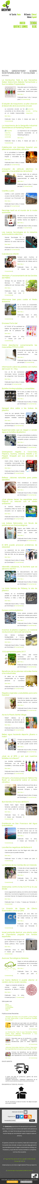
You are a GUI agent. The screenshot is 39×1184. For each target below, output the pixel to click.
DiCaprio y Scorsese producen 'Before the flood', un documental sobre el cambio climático (19, 780)
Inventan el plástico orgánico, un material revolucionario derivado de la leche (19, 631)
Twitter (22, 1117)
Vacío (16, 14)
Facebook (18, 1117)
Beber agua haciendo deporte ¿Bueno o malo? (19, 735)
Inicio (22, 23)
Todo (6, 1010)
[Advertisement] (19, 49)
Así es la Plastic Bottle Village (14, 715)
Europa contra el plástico (12, 610)
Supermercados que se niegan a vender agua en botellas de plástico (19, 431)
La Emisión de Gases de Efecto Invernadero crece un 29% (19, 909)
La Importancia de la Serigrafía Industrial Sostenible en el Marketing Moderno (19, 127)
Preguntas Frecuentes (11, 1159)
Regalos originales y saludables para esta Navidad (19, 694)
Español (32, 17)
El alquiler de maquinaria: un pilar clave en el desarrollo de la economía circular (19, 105)
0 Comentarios (25, 99)
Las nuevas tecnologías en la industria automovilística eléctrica (19, 233)
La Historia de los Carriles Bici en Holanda (19, 865)
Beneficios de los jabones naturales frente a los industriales (19, 672)
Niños (7, 1004)
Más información (26, 1182)
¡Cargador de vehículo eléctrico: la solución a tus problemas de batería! (19, 170)
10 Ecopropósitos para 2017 (14, 652)
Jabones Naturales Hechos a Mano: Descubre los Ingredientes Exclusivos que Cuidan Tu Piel (21, 1048)
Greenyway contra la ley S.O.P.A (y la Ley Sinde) (19, 888)
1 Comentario (27, 227)
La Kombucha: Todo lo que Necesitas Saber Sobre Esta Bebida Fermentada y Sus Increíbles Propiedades (19, 82)
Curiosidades (9, 1007)
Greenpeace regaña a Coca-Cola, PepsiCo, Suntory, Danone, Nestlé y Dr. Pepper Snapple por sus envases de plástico (19, 455)
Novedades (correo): (10, 1120)
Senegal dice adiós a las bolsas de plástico (19, 409)
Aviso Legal (22, 1159)
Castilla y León (8, 191)
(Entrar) (30, 14)
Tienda (33, 23)
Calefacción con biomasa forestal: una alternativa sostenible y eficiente (19, 148)
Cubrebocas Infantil (10, 254)
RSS (30, 1117)
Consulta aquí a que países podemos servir (19, 1170)
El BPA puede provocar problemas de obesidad (19, 546)
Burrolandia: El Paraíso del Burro (15, 802)
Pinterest (26, 1117)
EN (23, 1161)
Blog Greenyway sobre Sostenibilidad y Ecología (19, 72)
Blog (34, 27)
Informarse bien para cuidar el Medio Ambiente (19, 300)
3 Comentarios (18, 688)
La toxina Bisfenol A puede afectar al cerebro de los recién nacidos (19, 981)
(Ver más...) (21, 94)
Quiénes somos (20, 27)
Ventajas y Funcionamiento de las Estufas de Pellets (19, 277)
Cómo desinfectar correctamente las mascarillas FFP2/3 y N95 (19, 346)
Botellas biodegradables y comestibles (18, 388)
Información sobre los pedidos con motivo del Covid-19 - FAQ (19, 368)
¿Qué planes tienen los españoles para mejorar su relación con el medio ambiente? (19, 501)
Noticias (7, 1008)
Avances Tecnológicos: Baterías (15, 958)
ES (21, 1161)
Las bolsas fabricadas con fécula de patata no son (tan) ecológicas (19, 524)
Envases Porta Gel (9, 323)
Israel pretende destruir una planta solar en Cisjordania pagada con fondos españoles (19, 934)
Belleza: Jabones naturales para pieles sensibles (19, 479)
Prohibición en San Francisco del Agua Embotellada (19, 824)
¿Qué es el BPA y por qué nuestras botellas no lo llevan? (19, 757)
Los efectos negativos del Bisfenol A (17, 847)
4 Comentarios (31, 540)
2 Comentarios (31, 447)
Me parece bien (12, 1182)
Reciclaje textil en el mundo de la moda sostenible (19, 211)
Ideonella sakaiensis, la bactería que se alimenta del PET (19, 568)
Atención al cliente (25, 1112)
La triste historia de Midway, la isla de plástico (19, 589)
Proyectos (8, 1006)
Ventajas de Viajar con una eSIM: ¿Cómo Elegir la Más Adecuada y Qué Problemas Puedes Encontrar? (21, 1018)
